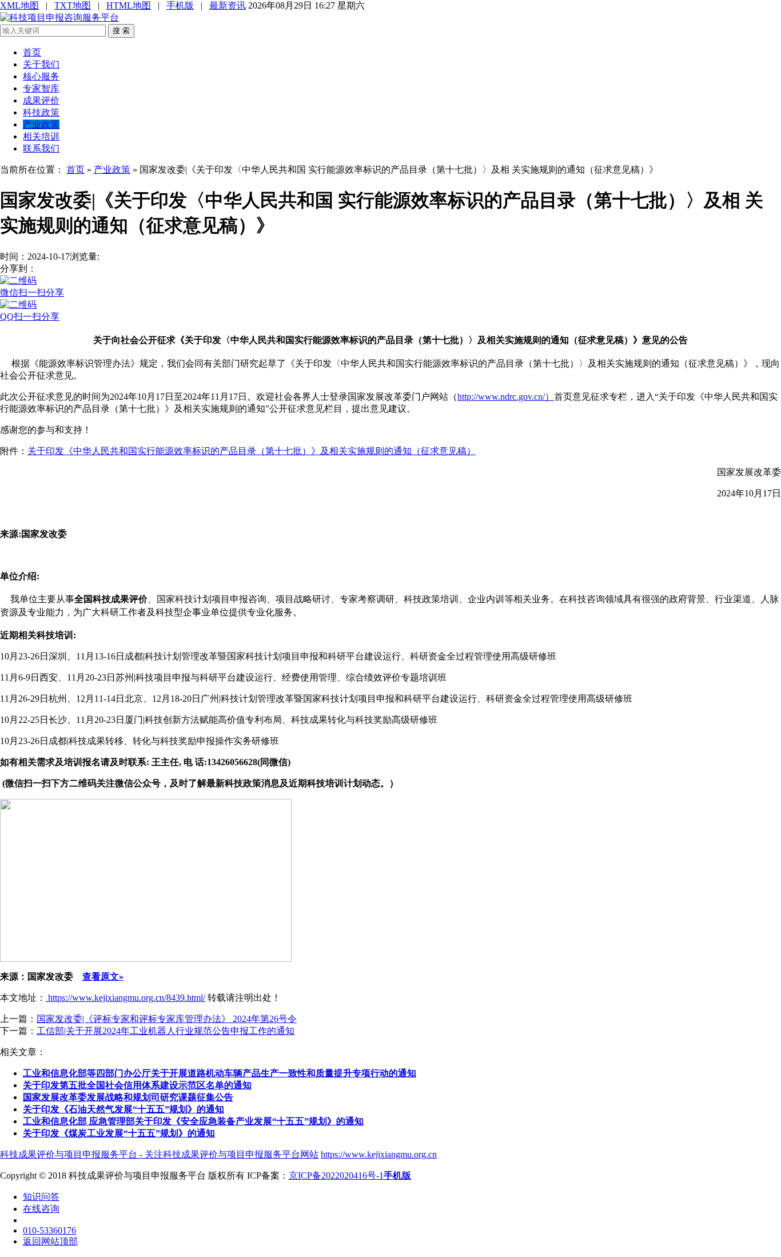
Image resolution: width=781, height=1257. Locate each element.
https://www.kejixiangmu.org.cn (379, 1154)
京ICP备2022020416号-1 (336, 1175)
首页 (32, 52)
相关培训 (41, 136)
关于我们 (41, 64)
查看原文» (102, 976)
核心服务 (41, 76)
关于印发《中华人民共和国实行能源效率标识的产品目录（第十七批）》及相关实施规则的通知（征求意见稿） (251, 451)
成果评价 (41, 100)
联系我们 (41, 148)
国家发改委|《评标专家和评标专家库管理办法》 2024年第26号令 (167, 1019)
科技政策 (41, 112)
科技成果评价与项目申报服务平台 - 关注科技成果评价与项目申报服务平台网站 (159, 1154)
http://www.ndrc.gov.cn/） (505, 396)
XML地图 (19, 5)
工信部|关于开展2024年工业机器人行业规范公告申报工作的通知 (165, 1031)
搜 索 (121, 30)
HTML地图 (128, 5)
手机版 (180, 5)
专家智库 (41, 88)
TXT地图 (72, 5)
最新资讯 (227, 5)
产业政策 (41, 124)
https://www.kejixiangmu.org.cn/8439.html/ (125, 998)
